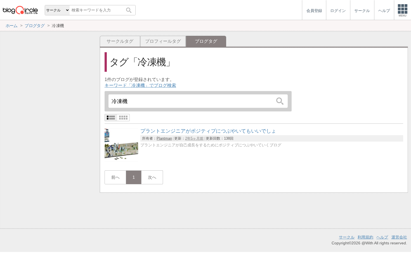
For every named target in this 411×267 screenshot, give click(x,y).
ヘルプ (382, 237)
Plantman (164, 138)
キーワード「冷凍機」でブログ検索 (140, 85)
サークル (347, 237)
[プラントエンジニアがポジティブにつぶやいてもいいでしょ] (121, 160)
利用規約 (365, 237)
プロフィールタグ (163, 41)
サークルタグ (120, 41)
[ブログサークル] (20, 10)
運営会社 (399, 237)
